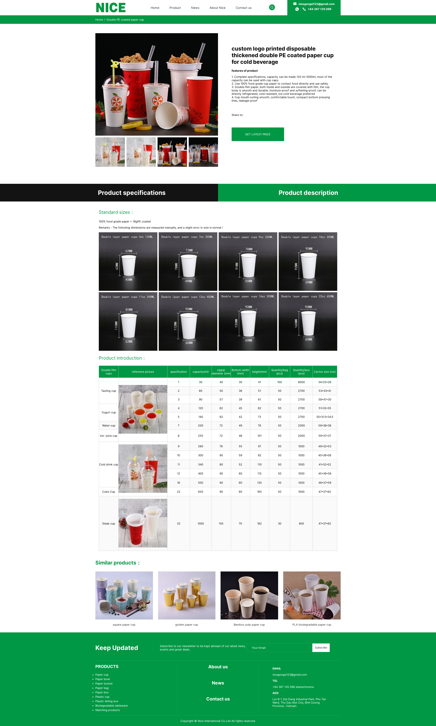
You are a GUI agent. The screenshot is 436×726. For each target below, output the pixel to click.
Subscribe (321, 647)
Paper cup (101, 674)
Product (175, 8)
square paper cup (124, 624)
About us (218, 666)
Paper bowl (102, 679)
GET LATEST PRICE (257, 134)
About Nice (217, 8)
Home (155, 8)
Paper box (102, 692)
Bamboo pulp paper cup (249, 624)
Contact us (244, 8)
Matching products (107, 710)
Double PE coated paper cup (125, 19)
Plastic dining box (106, 701)
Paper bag (102, 688)
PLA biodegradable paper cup (311, 624)
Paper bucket (104, 683)
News (195, 8)
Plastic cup (102, 696)
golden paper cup (186, 624)
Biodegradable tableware (111, 705)
